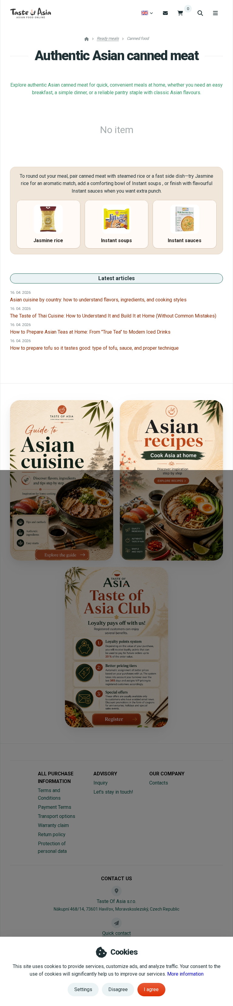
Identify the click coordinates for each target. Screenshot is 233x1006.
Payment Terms (54, 807)
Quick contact (116, 933)
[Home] (30, 13)
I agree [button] (151, 989)
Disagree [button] (118, 989)
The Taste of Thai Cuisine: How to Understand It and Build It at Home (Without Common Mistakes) (113, 316)
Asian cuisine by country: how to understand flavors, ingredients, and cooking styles (98, 300)
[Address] (116, 891)
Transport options (56, 816)
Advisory (105, 774)
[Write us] (116, 923)
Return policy (52, 834)
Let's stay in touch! (113, 792)
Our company (166, 774)
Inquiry (100, 783)
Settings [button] (83, 989)
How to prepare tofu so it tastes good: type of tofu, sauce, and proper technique (94, 348)
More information (185, 974)
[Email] (165, 13)
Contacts (158, 783)
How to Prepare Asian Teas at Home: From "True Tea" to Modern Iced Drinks (90, 332)
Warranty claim (53, 825)
